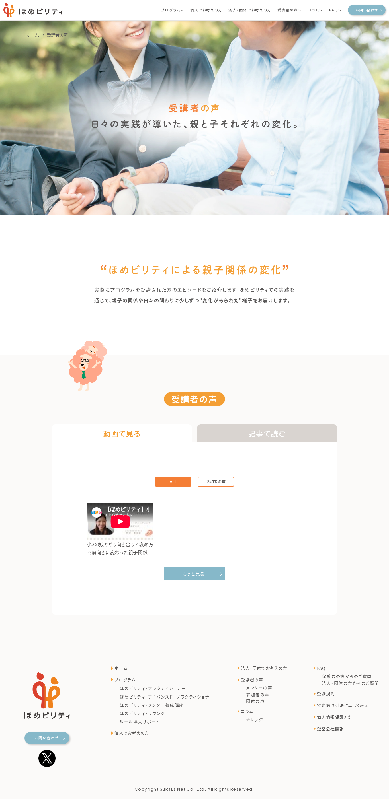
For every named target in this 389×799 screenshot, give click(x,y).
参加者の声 (216, 481)
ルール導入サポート (140, 722)
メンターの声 (259, 688)
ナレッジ (254, 719)
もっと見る (193, 573)
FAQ (321, 668)
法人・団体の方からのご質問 (350, 683)
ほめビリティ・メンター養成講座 (152, 705)
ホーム (33, 35)
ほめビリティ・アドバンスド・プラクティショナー (167, 697)
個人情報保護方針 (335, 717)
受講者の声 (252, 680)
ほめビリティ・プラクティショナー (153, 688)
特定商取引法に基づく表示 (343, 705)
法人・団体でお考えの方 (250, 10)
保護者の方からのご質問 (347, 676)
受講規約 (326, 693)
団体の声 (255, 701)
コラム (247, 711)
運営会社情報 (330, 728)
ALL (173, 481)
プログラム (125, 680)
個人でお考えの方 (206, 10)
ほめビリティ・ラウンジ (142, 713)
